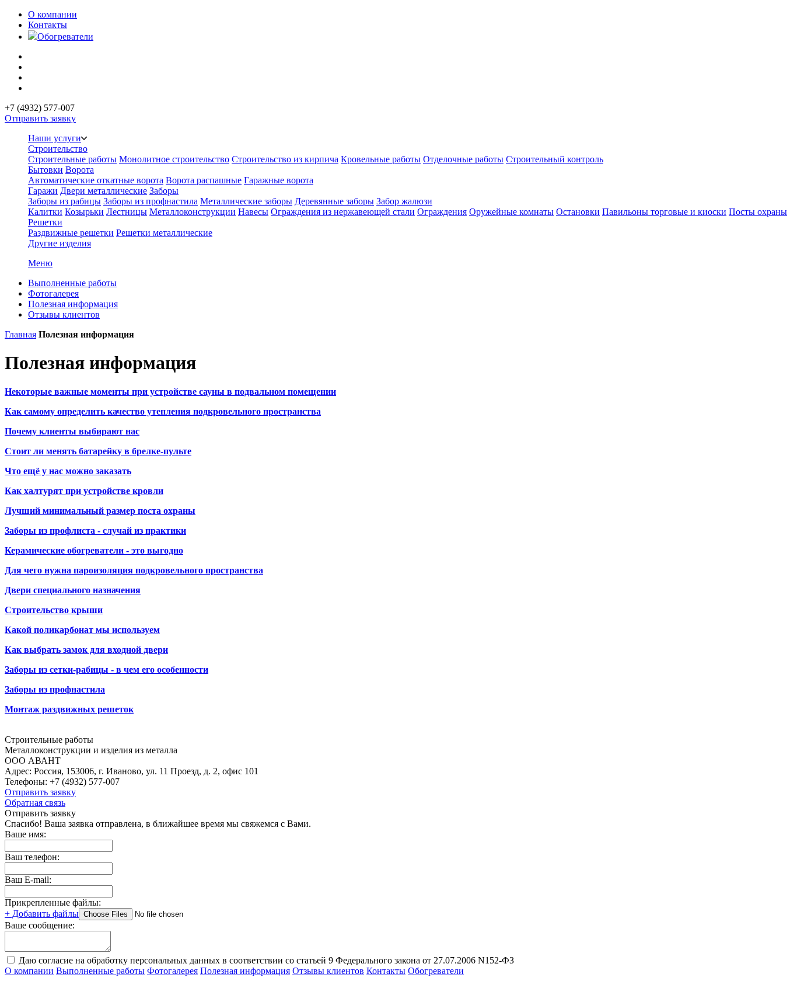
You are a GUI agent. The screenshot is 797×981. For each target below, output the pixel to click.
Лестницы (126, 212)
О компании (52, 14)
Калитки (45, 212)
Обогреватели (65, 36)
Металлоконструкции (192, 212)
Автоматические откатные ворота (95, 180)
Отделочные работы (463, 159)
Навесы (253, 212)
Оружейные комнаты (511, 212)
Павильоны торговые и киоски (664, 212)
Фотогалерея (53, 293)
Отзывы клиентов (64, 314)
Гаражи (43, 191)
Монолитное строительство (174, 159)
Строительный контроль (554, 159)
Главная (20, 334)
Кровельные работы (381, 159)
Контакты (47, 25)
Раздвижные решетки (71, 233)
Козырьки (84, 212)
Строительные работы (72, 159)
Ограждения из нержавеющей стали (343, 212)
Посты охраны (758, 212)
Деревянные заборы (334, 201)
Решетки (45, 222)
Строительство (58, 149)
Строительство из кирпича (285, 159)
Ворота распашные (204, 180)
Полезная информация (73, 304)
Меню (40, 263)
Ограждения (442, 212)
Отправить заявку (40, 118)
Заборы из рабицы (64, 201)
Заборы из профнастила (150, 201)
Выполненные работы (72, 283)
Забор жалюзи (404, 201)
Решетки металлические (164, 233)
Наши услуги (54, 138)
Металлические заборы (246, 201)
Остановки (578, 212)
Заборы (164, 191)
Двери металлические (103, 191)
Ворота (79, 170)
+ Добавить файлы (42, 914)
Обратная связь (35, 803)
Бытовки (45, 170)
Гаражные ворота (278, 180)
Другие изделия (59, 243)
